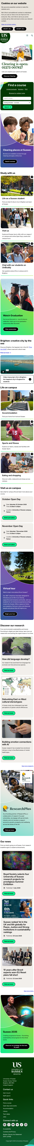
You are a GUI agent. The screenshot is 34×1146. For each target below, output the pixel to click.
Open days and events (10, 1106)
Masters (20, 89)
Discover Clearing (9, 76)
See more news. (29, 991)
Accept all (20, 29)
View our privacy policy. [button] (8, 24)
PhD (26, 89)
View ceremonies (10, 329)
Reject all (7, 29)
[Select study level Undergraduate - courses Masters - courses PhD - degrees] (17, 102)
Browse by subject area (17, 93)
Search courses (10, 161)
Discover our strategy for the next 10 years (16, 1046)
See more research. (28, 766)
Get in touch (6, 1093)
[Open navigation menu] (27, 35)
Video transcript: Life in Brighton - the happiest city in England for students (15, 379)
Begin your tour (10, 614)
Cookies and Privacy (9, 1132)
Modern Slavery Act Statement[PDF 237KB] (12, 1135)
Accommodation (8, 1108)
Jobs (4, 1117)
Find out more (4, 353)
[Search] (32, 36)
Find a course (7, 1103)
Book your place (9, 517)
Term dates (6, 1114)
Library (5, 1111)
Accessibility (7, 1129)
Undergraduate (11, 89)
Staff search (6, 1096)
